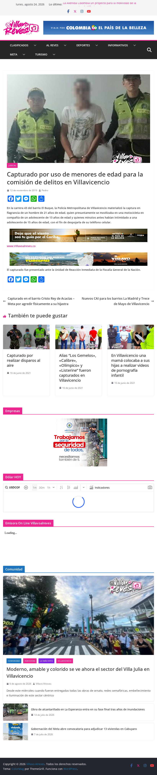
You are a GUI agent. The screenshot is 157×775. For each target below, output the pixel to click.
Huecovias (30, 661)
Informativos (118, 45)
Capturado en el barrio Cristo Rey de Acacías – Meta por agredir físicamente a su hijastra (41, 301)
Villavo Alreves (43, 683)
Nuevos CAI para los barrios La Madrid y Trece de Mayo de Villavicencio (115, 301)
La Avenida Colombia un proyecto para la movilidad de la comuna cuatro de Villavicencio (99, 6)
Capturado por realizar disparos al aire (23, 360)
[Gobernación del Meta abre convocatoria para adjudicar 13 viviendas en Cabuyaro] (15, 731)
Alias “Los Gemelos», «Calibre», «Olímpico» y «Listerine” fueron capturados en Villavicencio (77, 368)
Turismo (41, 54)
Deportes (83, 45)
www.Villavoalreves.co (21, 246)
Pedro (45, 190)
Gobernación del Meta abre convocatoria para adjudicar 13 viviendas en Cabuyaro (84, 729)
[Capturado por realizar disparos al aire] (26, 327)
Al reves (52, 45)
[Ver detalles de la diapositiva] (98, 28)
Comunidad (14, 661)
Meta (13, 54)
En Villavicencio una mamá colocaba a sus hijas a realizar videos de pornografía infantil (130, 365)
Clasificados (19, 45)
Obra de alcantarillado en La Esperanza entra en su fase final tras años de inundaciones (88, 709)
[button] (34, 45)
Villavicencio (64, 661)
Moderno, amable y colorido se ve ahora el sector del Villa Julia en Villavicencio (78, 672)
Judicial (12, 165)
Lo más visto (46, 661)
